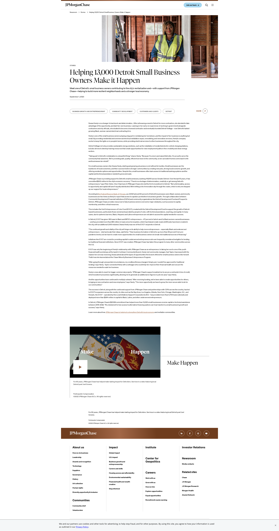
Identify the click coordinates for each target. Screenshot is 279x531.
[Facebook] (190, 433)
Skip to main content (9, 2)
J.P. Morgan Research (190, 486)
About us (78, 447)
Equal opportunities (153, 495)
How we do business (80, 453)
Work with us (150, 478)
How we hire (150, 487)
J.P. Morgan (186, 482)
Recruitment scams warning (156, 500)
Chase (184, 477)
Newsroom (73, 12)
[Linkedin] (181, 433)
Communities (81, 500)
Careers (150, 472)
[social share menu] (205, 111)
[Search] (206, 5)
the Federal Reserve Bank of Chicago (112, 194)
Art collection (77, 483)
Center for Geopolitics (152, 460)
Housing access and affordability (121, 473)
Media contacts (188, 464)
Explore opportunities (153, 491)
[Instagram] (198, 433)
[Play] (80, 367)
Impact (113, 447)
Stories (83, 12)
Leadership (76, 457)
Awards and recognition (81, 462)
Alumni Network (188, 495)
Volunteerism (77, 510)
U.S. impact (113, 457)
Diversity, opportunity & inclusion (85, 492)
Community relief (79, 506)
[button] (275, 525)
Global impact (114, 453)
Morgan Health (188, 490)
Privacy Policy (82, 527)
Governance (77, 475)
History (75, 479)
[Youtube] (206, 433)
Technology (76, 466)
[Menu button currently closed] (212, 5)
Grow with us (150, 482)
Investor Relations (193, 447)
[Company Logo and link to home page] (77, 7)
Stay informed (114, 489)
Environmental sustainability (120, 477)
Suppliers (76, 470)
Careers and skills (116, 468)
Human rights (77, 488)
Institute (150, 447)
